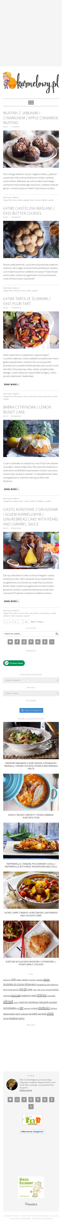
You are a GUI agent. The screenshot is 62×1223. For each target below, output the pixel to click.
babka (15, 501)
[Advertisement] (31, 32)
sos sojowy (27, 1008)
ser (21, 1008)
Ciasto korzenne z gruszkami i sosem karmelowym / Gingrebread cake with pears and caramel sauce (30, 517)
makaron (26, 995)
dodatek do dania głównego (19, 984)
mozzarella (51, 995)
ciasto (25, 396)
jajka (39, 990)
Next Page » (38, 622)
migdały (26, 200)
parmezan (33, 1002)
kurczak (16, 995)
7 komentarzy (16, 308)
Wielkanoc (41, 501)
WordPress (48, 1218)
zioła (50, 1013)
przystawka (9, 1008)
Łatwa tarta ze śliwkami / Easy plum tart (26, 301)
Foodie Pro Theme (28, 1216)
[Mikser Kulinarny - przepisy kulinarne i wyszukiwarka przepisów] (31, 1197)
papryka (23, 1002)
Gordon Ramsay (13, 989)
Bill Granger (17, 396)
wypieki (51, 200)
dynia (5, 989)
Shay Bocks (44, 1216)
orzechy (37, 200)
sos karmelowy (45, 613)
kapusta (49, 989)
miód (31, 200)
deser (15, 200)
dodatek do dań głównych (47, 984)
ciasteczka (17, 291)
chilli (13, 979)
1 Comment (15, 127)
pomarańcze (47, 396)
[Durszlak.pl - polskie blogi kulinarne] (31, 1204)
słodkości (44, 200)
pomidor (53, 1002)
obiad (8, 1001)
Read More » (11, 384)
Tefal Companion (17, 616)
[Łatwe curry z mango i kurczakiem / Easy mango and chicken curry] (31, 908)
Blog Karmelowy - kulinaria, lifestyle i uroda (31, 81)
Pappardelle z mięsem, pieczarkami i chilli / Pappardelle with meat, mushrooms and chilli (31, 865)
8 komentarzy (16, 528)
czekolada (39, 980)
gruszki (21, 613)
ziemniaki (42, 1013)
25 (26, 622)
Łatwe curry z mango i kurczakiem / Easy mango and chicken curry (31, 914)
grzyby (23, 989)
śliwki (55, 396)
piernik (36, 613)
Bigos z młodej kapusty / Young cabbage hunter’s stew (31, 816)
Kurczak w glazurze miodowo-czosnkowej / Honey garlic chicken (31, 963)
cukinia (25, 979)
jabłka (20, 200)
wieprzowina (9, 1013)
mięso (41, 995)
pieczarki (43, 1002)
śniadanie (13, 1018)
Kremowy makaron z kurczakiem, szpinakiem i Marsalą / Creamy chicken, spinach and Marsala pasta (31, 766)
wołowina (24, 1014)
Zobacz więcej (26, 1090)
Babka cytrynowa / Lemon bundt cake (27, 409)
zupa (5, 1018)
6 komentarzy (16, 416)
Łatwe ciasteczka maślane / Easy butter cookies (29, 211)
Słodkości (15, 198)
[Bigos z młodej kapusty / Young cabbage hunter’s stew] (31, 810)
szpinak (34, 1008)
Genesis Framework (22, 1218)
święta (28, 291)
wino (18, 1013)
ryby (17, 1008)
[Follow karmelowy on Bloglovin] (32, 1132)
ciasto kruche (33, 396)
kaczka (43, 990)
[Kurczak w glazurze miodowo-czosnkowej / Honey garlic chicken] (31, 957)
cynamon (31, 980)
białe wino (6, 980)
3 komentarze (16, 217)
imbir (26, 613)
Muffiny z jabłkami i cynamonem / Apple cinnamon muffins (30, 117)
